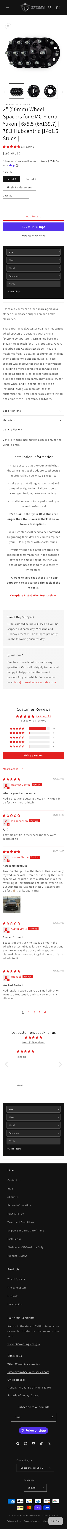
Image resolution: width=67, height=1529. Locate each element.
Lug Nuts (12, 1296)
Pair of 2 (31, 179)
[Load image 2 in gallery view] (33, 91)
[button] (7, 7)
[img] (11, 779)
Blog (10, 1188)
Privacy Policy (15, 1213)
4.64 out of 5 (43, 716)
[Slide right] (63, 92)
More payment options (33, 235)
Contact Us (14, 1180)
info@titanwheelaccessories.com (35, 682)
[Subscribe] (52, 1417)
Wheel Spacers (16, 1279)
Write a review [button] (33, 755)
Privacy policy (14, 1521)
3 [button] (35, 1012)
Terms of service (32, 1521)
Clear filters (14, 291)
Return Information (19, 1205)
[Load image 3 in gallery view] (50, 91)
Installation (14, 1239)
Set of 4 (11, 179)
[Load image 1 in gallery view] (16, 91)
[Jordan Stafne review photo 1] (12, 904)
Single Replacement (19, 187)
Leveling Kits (15, 1304)
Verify (12, 283)
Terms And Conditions (20, 1222)
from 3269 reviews (33, 1042)
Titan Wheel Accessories (28, 1515)
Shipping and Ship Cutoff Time (25, 1230)
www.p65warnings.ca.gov (23, 1344)
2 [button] (29, 1012)
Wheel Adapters (16, 1287)
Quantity (7, 195)
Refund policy (51, 1515)
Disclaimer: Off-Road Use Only (25, 1247)
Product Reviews (17, 1255)
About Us (13, 1197)
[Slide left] (4, 92)
